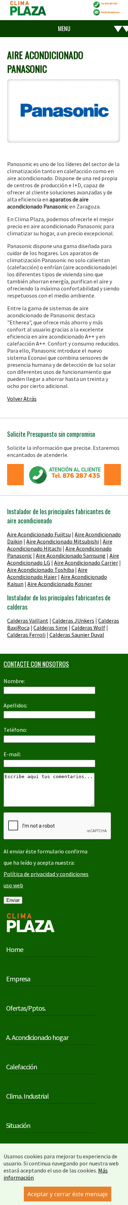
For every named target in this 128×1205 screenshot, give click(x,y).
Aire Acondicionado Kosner (59, 583)
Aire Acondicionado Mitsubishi (62, 541)
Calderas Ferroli (26, 634)
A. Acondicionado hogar (37, 1037)
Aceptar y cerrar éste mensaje (67, 1194)
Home (14, 949)
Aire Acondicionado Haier (47, 573)
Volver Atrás (22, 398)
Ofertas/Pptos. (26, 1008)
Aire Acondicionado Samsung (71, 555)
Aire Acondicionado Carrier (86, 562)
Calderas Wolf (88, 627)
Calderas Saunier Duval (76, 634)
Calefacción (21, 1066)
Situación (18, 1125)
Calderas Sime (50, 627)
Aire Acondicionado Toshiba (40, 569)
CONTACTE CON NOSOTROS (36, 664)
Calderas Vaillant (27, 620)
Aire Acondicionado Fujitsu (39, 534)
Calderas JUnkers (73, 620)
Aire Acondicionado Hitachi (59, 545)
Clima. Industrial (27, 1096)
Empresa (18, 978)
